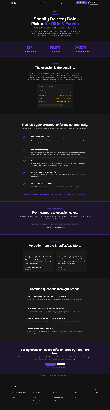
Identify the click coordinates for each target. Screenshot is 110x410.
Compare (55, 389)
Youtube (76, 395)
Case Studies (52, 3)
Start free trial (50, 364)
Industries (43, 3)
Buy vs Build (56, 395)
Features (35, 3)
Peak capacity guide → (69, 194)
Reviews (34, 397)
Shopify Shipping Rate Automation (20, 395)
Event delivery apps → (81, 194)
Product (13, 386)
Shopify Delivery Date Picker (18, 392)
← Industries (55, 11)
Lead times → (26, 194)
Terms (96, 392)
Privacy (97, 389)
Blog (75, 397)
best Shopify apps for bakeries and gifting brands (52, 359)
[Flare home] (14, 3)
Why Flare (55, 392)
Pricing (60, 3)
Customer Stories (36, 392)
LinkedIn (76, 392)
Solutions (34, 386)
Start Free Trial (81, 3)
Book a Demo (94, 3)
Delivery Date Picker (25, 3)
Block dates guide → (45, 194)
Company (76, 386)
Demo (33, 395)
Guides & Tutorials (58, 397)
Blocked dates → (35, 194)
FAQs (54, 400)
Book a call (61, 364)
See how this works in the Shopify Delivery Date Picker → (55, 375)
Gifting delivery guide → (57, 194)
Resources (67, 3)
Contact (76, 389)
